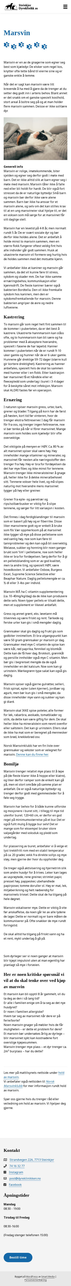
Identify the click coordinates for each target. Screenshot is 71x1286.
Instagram (16, 1172)
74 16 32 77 (17, 1166)
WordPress (32, 1276)
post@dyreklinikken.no (25, 1178)
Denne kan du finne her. (32, 754)
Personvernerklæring (36, 1279)
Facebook (15, 1185)
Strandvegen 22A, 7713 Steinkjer (32, 1160)
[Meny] (65, 7)
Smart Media (48, 1276)
